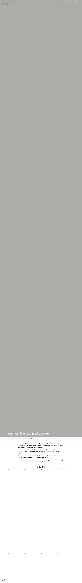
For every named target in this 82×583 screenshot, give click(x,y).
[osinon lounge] (33, 553)
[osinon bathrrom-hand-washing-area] (49, 469)
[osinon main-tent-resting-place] (49, 553)
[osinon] (33, 469)
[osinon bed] (65, 469)
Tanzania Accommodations (17, 438)
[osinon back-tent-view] (16, 469)
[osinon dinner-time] (16, 553)
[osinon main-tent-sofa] (65, 553)
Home (9, 438)
